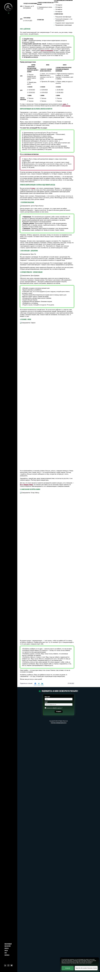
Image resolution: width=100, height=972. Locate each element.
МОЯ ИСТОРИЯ (8, 946)
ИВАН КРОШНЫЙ (8, 944)
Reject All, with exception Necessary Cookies (86, 968)
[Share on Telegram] (38, 683)
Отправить (58, 711)
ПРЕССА (6, 951)
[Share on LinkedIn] (42, 683)
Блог (6, 953)
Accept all (67, 968)
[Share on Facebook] (35, 683)
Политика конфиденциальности (58, 722)
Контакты (7, 955)
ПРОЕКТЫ (7, 948)
